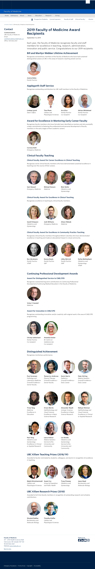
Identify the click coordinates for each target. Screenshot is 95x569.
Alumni (91, 19)
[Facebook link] (79, 541)
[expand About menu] (25, 16)
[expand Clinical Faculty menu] (86, 19)
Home (7, 15)
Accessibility (37, 565)
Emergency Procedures (10, 565)
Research (48, 15)
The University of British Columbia (8, 4)
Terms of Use (21, 565)
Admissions (14, 15)
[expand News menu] (33, 16)
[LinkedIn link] (82, 541)
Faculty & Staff (68, 19)
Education (38, 15)
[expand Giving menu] (61, 16)
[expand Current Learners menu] (62, 19)
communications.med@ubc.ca (14, 38)
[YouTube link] (85, 541)
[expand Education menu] (43, 16)
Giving (57, 15)
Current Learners (55, 19)
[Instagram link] (88, 541)
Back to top (7, 549)
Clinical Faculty (80, 19)
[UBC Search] (88, 2)
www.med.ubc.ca (15, 546)
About (22, 15)
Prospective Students (41, 19)
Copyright (29, 565)
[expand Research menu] (53, 16)
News (29, 15)
